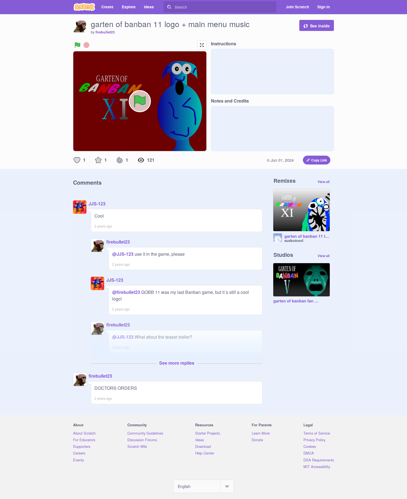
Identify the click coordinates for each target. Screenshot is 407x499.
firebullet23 (105, 32)
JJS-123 (97, 203)
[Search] (169, 6)
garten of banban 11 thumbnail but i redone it (307, 236)
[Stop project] (86, 45)
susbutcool (293, 240)
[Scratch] (84, 7)
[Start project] (77, 45)
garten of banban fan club (296, 301)
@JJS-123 (122, 254)
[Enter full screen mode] (202, 45)
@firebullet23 (126, 292)
